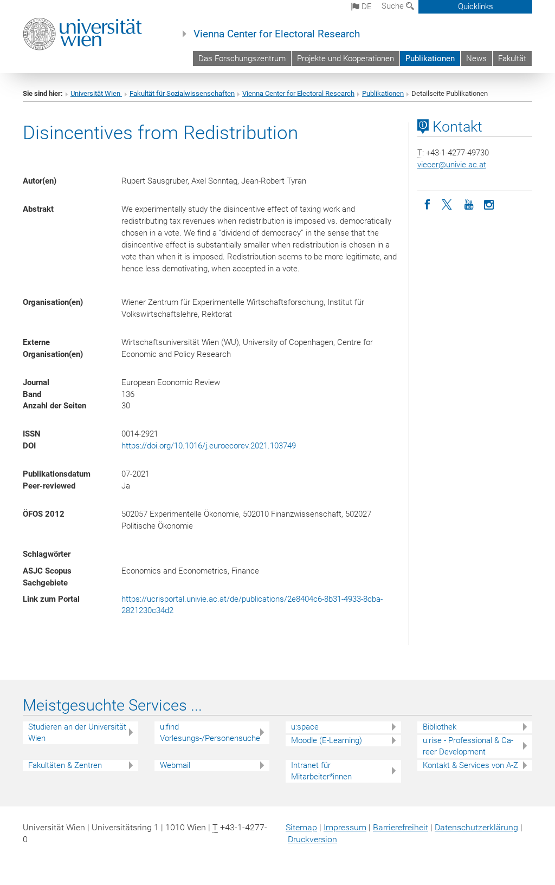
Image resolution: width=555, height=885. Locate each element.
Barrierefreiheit (400, 827)
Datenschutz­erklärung (476, 827)
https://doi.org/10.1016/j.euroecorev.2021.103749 (208, 446)
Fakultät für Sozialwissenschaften (182, 93)
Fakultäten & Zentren (65, 765)
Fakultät (512, 58)
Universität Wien (96, 93)
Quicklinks (475, 6)
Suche (394, 6)
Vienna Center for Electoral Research (276, 34)
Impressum (345, 827)
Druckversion (312, 839)
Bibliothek (439, 727)
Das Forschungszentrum (242, 58)
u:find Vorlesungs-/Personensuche (210, 732)
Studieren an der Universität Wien (77, 732)
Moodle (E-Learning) (326, 740)
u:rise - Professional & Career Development (468, 746)
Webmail (175, 765)
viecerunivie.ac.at (451, 165)
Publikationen (430, 58)
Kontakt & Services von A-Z (470, 765)
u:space (305, 727)
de (365, 6)
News (476, 58)
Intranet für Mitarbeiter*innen (321, 771)
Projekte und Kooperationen (345, 58)
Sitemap (301, 827)
